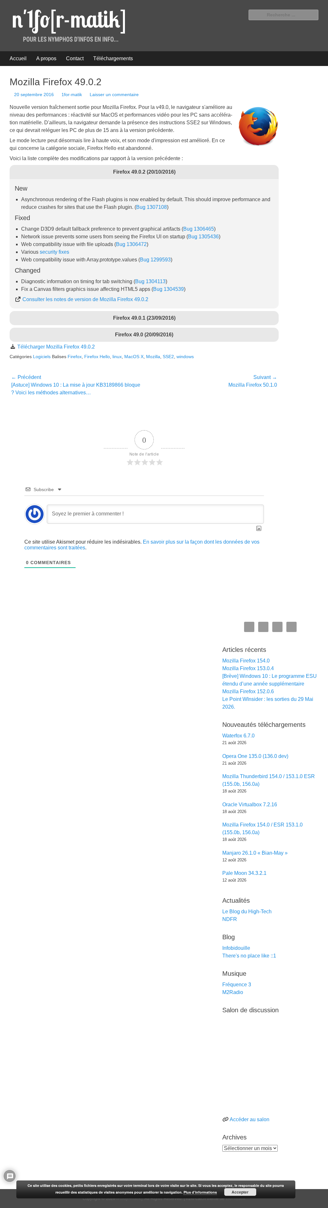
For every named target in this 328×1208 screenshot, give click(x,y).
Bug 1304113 (150, 281)
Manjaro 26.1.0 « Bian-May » (255, 853)
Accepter (240, 1192)
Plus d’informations (200, 1192)
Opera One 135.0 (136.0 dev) (255, 756)
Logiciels (42, 356)
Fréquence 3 (236, 984)
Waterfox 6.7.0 (238, 735)
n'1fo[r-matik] (129, 1198)
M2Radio (232, 992)
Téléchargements (113, 58)
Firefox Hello (97, 356)
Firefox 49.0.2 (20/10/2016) (144, 172)
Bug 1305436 (203, 236)
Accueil (18, 58)
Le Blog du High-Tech (247, 911)
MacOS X (134, 356)
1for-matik (72, 94)
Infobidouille (236, 948)
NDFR (229, 919)
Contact (75, 58)
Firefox (75, 356)
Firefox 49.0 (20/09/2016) (144, 334)
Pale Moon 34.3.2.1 (244, 873)
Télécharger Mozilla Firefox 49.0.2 (56, 346)
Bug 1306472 (131, 244)
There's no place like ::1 (249, 955)
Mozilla (153, 356)
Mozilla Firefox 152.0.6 (248, 691)
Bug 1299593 (155, 259)
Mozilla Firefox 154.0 (246, 660)
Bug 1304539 (168, 289)
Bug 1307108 (151, 207)
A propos (46, 58)
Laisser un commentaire (114, 94)
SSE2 (168, 356)
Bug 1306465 (198, 229)
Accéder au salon (249, 1119)
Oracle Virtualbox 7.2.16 (249, 804)
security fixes (54, 252)
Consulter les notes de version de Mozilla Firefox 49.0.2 (85, 299)
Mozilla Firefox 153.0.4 (248, 668)
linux (117, 356)
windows (185, 356)
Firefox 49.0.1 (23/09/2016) (144, 318)
